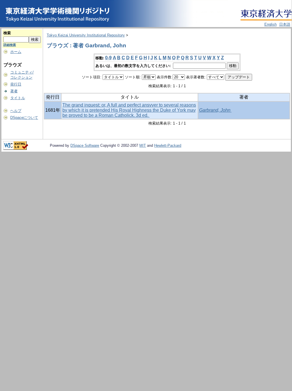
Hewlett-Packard (167, 145)
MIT (142, 145)
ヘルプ (15, 111)
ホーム (15, 52)
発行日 (15, 84)
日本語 (284, 24)
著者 (14, 91)
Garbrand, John (215, 110)
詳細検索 (9, 44)
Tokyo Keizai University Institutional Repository (86, 35)
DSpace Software (84, 145)
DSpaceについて (24, 117)
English (270, 24)
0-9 (108, 57)
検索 (7, 33)
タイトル (17, 98)
